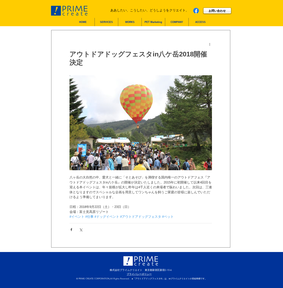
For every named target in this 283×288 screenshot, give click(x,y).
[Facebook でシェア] (71, 229)
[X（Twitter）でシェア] (81, 229)
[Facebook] (196, 10)
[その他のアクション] (209, 44)
